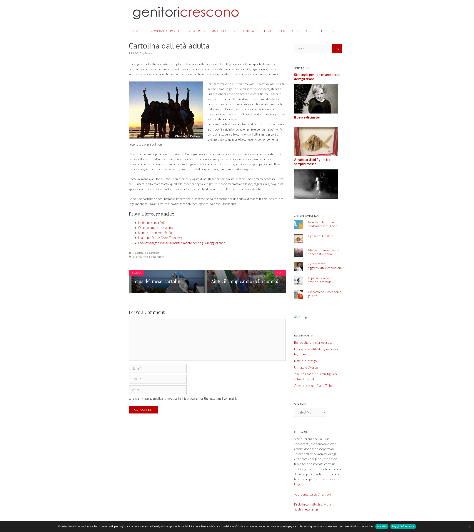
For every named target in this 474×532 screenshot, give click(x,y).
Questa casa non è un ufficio (313, 386)
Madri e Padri (221, 31)
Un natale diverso (306, 367)
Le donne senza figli (151, 223)
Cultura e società (294, 31)
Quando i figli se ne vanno (155, 228)
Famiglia (247, 31)
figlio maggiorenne (153, 256)
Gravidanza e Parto (164, 31)
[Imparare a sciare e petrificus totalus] (298, 283)
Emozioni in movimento (146, 252)
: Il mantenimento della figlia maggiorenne (181, 243)
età (135, 256)
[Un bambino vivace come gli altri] (298, 297)
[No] (469, 526)
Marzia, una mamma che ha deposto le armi (324, 252)
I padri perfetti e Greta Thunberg (160, 238)
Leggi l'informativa (403, 526)
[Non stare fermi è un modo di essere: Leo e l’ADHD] (298, 227)
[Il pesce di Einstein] (316, 154)
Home (135, 31)
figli (140, 256)
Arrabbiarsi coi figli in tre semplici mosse (312, 162)
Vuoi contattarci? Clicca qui (312, 494)
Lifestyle (324, 31)
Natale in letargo (305, 361)
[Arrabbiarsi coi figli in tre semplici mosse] (316, 196)
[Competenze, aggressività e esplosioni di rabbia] (298, 269)
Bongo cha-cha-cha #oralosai (313, 342)
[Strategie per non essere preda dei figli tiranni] (316, 111)
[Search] (337, 48)
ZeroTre (195, 31)
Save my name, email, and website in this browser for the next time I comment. (185, 398)
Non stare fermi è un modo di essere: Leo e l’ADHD (322, 226)
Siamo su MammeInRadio (155, 233)
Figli (267, 31)
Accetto (382, 526)
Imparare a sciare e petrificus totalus (320, 280)
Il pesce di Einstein (307, 117)
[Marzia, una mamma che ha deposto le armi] (298, 255)
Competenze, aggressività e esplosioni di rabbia (325, 268)
